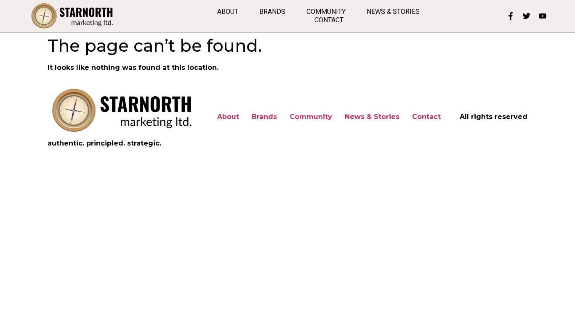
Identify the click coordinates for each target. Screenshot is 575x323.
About (227, 12)
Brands (272, 12)
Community (326, 12)
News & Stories (393, 12)
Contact (328, 20)
